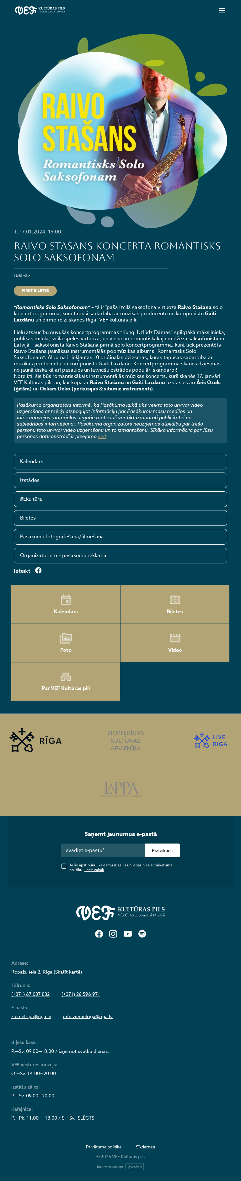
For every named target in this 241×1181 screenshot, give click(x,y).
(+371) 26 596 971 (81, 994)
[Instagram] (113, 934)
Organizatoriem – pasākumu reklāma (63, 555)
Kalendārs (31, 461)
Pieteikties (162, 850)
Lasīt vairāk (94, 869)
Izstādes (30, 480)
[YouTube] (127, 934)
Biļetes (28, 518)
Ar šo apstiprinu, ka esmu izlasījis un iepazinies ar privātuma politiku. (120, 867)
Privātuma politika (103, 1147)
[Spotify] (142, 934)
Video (175, 650)
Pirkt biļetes (35, 290)
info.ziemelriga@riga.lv (88, 1016)
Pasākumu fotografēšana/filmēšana (62, 537)
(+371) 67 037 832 (30, 994)
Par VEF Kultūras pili (66, 688)
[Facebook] (99, 934)
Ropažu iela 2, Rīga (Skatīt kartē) (46, 972)
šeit (102, 436)
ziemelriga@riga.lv (31, 1016)
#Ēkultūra (31, 499)
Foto (66, 650)
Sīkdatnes (145, 1147)
